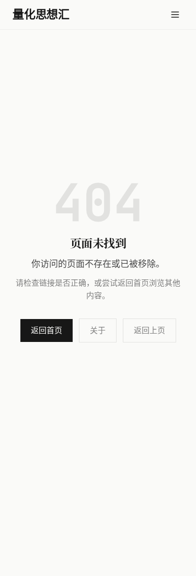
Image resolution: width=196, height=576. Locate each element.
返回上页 (149, 330)
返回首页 (46, 330)
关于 (98, 330)
